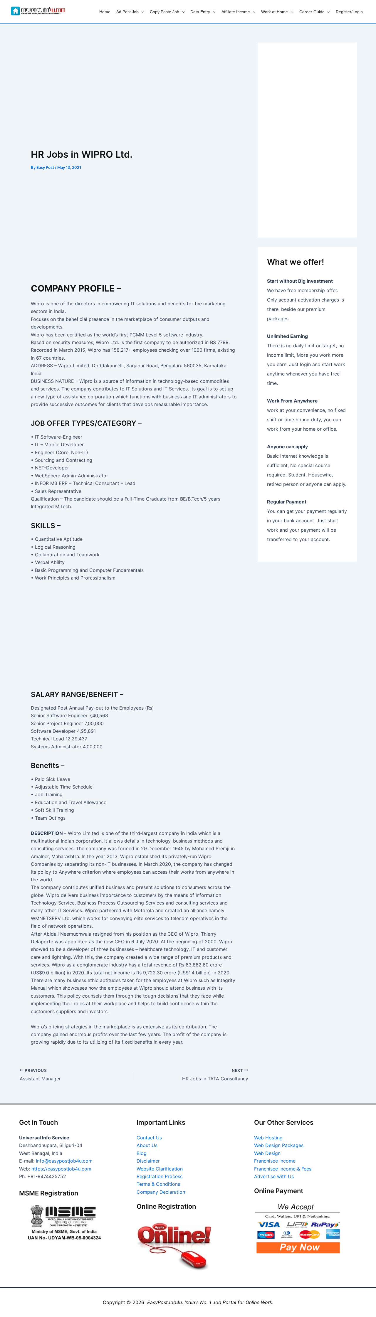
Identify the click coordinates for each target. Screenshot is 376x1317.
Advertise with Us (274, 1176)
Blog (142, 1153)
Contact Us (149, 1138)
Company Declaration (161, 1192)
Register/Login (349, 11)
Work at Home (274, 11)
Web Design (267, 1153)
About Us (147, 1145)
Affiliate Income (235, 11)
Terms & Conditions (158, 1184)
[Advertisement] (134, 86)
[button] (141, 12)
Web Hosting (268, 1138)
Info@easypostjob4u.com (64, 1161)
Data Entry (200, 11)
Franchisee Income (275, 1161)
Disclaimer (148, 1161)
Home (104, 11)
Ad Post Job (127, 11)
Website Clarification (160, 1169)
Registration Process (159, 1176)
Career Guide (312, 11)
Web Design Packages (278, 1145)
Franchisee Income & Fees (282, 1169)
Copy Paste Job (164, 11)
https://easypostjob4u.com (61, 1169)
